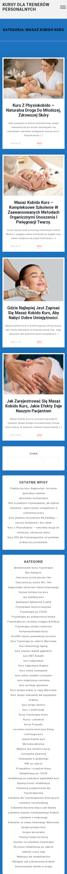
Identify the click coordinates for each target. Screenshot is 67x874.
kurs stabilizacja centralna (34, 680)
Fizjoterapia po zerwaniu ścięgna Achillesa (33, 621)
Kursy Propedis (33, 724)
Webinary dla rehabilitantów (33, 856)
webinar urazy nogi (33, 851)
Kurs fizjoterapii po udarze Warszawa (33, 641)
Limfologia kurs (33, 734)
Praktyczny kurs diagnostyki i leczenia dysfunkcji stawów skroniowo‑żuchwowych (33, 493)
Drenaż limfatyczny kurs (33, 592)
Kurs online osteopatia (33, 670)
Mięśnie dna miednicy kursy (33, 748)
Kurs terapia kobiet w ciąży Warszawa (33, 690)
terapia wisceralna (33, 832)
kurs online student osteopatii (33, 675)
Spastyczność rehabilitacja (33, 783)
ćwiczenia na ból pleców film (33, 577)
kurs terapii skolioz (33, 704)
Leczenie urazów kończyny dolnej (33, 729)
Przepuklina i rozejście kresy (33, 768)
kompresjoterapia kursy (33, 631)
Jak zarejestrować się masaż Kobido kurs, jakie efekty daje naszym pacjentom (33, 406)
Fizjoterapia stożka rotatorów (33, 626)
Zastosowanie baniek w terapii (33, 866)
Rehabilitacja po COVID (33, 773)
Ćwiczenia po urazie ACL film (34, 582)
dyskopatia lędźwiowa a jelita (33, 602)
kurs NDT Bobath (33, 655)
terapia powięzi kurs (33, 827)
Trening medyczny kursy (33, 837)
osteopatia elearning (33, 753)
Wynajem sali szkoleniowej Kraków (33, 861)
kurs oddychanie (33, 660)
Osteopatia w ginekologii (33, 758)
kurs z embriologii (33, 709)
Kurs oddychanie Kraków (33, 665)
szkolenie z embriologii (34, 817)
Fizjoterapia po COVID (33, 611)
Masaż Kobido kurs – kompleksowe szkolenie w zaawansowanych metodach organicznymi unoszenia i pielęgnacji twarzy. (34, 212)
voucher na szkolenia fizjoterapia (33, 842)
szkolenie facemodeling (33, 802)
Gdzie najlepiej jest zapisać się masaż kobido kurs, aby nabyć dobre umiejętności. (33, 313)
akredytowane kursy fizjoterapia (33, 567)
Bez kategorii (33, 572)
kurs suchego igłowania (33, 685)
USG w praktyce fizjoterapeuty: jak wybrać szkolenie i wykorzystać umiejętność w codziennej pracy (33, 508)
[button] (63, 7)
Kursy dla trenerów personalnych (25, 7)
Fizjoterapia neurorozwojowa (33, 606)
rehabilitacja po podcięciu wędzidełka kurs (33, 778)
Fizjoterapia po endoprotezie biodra (33, 616)
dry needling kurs (33, 597)
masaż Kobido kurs (33, 739)
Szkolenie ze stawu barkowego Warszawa (33, 822)
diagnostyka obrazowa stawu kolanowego (33, 587)
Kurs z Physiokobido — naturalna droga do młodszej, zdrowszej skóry (33, 110)
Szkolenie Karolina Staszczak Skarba (33, 807)
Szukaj (34, 453)
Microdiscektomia (33, 744)
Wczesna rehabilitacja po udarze (33, 846)
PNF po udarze (33, 763)
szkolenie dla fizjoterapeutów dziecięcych (33, 797)
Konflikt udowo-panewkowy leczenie (33, 636)
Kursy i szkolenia (33, 719)
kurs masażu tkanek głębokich (33, 651)
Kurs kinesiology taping (33, 646)
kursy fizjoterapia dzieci (33, 714)
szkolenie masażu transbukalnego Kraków (33, 812)
